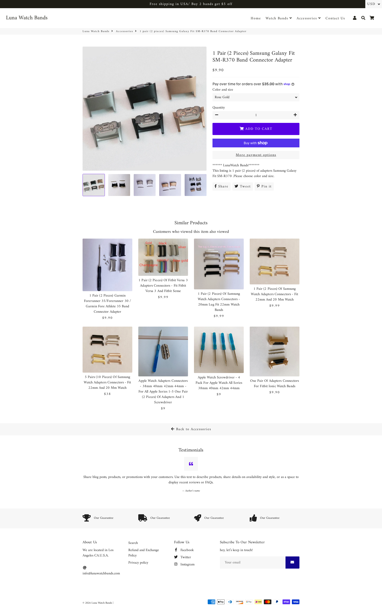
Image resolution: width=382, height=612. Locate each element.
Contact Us (335, 18)
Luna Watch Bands (96, 31)
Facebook (186, 550)
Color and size (222, 89)
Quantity (218, 107)
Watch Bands (277, 18)
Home (256, 18)
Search (133, 543)
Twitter (185, 557)
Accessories (307, 18)
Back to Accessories (193, 429)
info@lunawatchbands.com (101, 573)
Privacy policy (138, 562)
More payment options (256, 155)
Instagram (187, 564)
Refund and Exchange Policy (143, 552)
